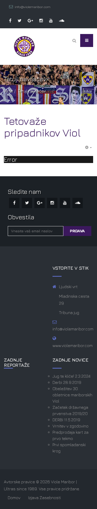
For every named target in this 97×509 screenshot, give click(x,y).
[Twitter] (16, 20)
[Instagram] (38, 20)
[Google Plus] (28, 20)
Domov (14, 497)
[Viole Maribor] (24, 46)
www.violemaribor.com (73, 345)
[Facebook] (7, 20)
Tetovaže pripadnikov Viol (42, 126)
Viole (8, 91)
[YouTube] (48, 20)
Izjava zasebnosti (44, 497)
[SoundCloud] (59, 20)
